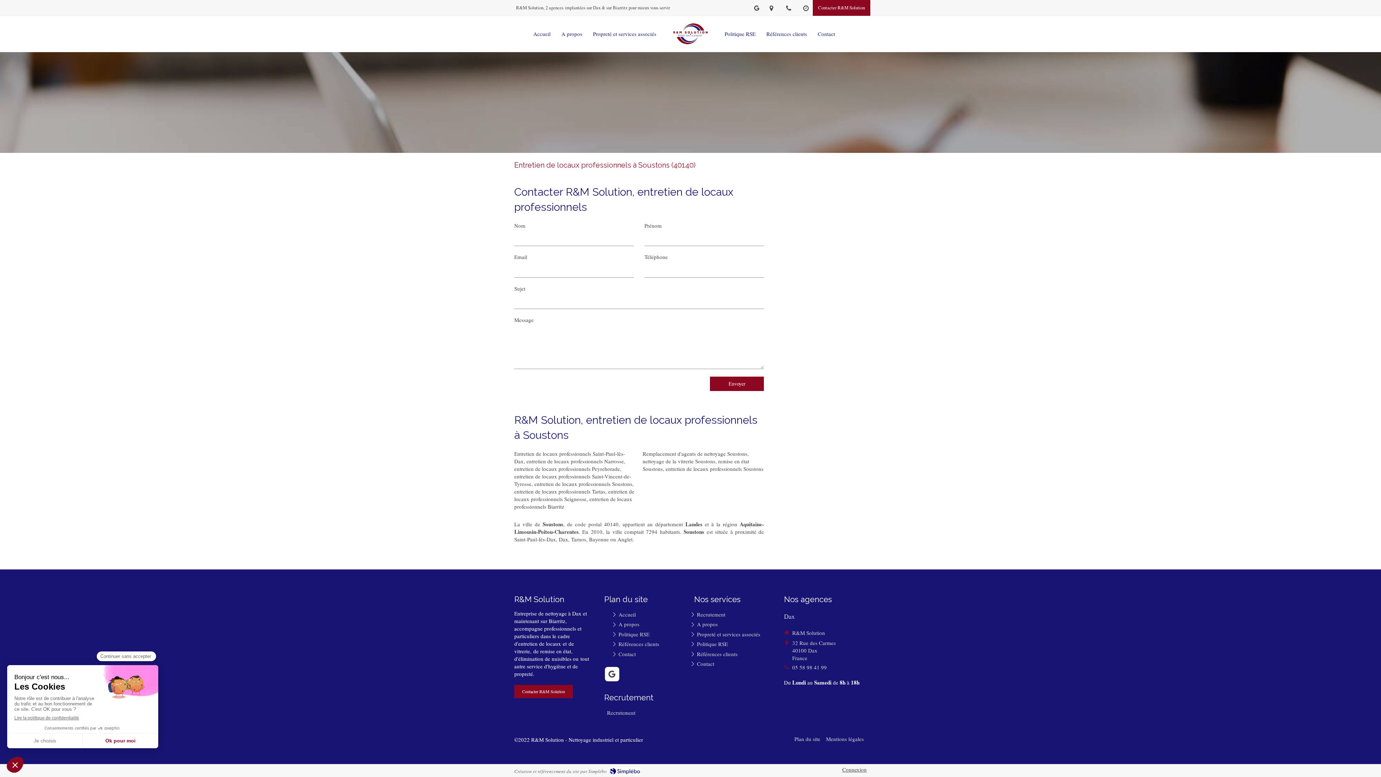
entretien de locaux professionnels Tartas (559, 491)
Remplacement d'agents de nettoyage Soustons (695, 453)
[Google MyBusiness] (756, 9)
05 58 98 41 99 (809, 667)
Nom (519, 225)
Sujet (519, 288)
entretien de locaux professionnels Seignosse (574, 495)
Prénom (653, 225)
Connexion (854, 769)
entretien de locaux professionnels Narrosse (575, 461)
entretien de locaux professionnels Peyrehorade (567, 468)
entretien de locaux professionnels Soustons (583, 483)
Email (520, 256)
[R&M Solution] (690, 33)
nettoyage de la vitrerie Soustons (679, 461)
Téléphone (656, 256)
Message (524, 319)
